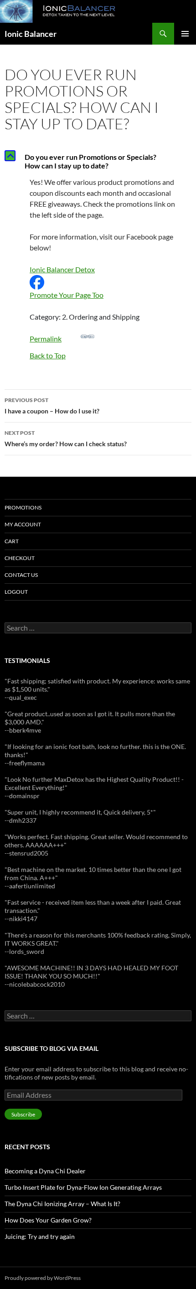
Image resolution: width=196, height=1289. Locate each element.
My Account (23, 524)
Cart (12, 541)
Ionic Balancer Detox (62, 269)
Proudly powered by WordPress (43, 1277)
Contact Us (21, 574)
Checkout (20, 558)
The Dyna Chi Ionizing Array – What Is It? (62, 1203)
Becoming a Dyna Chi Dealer (45, 1171)
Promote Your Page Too (66, 294)
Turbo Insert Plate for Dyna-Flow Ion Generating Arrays (83, 1187)
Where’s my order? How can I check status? (66, 438)
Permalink (46, 338)
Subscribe (23, 1114)
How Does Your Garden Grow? (48, 1220)
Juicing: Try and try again (40, 1236)
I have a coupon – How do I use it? (52, 406)
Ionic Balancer (31, 34)
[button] (98, 161)
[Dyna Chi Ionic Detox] (37, 281)
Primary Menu (185, 34)
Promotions (23, 507)
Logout (16, 591)
